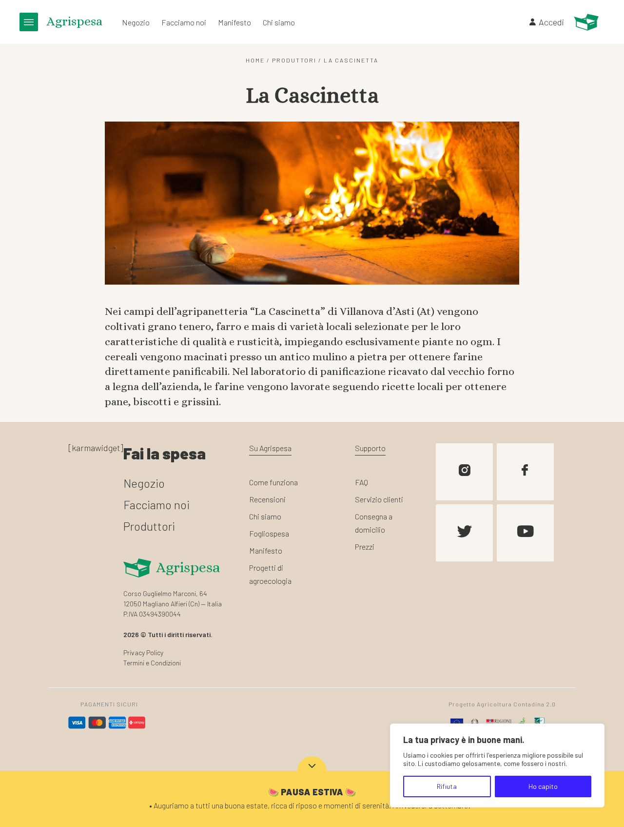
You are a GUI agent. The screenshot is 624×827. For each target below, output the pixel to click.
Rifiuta (447, 786)
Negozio (136, 22)
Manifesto (234, 22)
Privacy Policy (143, 652)
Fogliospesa (269, 533)
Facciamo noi (183, 22)
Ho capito (543, 786)
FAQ (361, 482)
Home (255, 60)
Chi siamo (279, 22)
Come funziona (273, 482)
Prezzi (364, 546)
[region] (497, 765)
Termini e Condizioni (152, 663)
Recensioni (267, 499)
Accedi (551, 22)
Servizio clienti (379, 499)
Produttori (294, 60)
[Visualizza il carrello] (586, 22)
